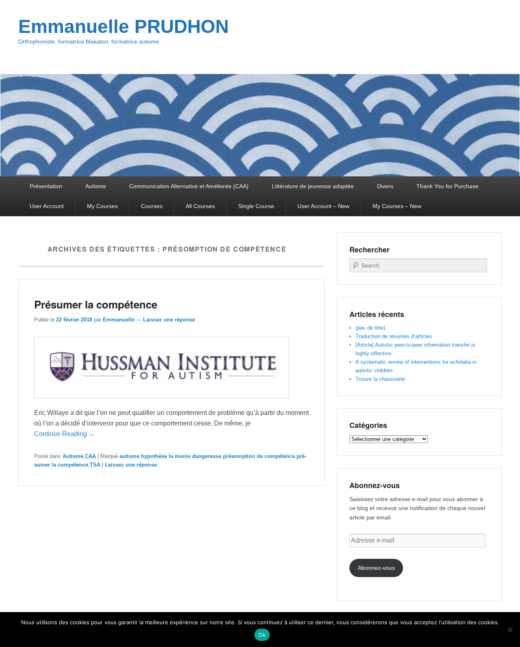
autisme (129, 456)
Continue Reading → (64, 433)
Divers (385, 186)
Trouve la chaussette (380, 379)
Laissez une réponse (169, 320)
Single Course (256, 206)
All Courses (200, 206)
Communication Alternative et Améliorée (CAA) (189, 186)
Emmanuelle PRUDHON (123, 26)
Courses (151, 206)
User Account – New (323, 206)
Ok (262, 635)
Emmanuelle (118, 320)
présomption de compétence (259, 456)
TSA (95, 465)
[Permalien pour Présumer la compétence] (161, 402)
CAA (90, 456)
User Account (47, 206)
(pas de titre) (370, 328)
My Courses (102, 206)
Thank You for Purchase (447, 186)
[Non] (510, 629)
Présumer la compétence (95, 304)
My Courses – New (397, 206)
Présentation (46, 186)
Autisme (95, 186)
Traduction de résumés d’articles (393, 336)
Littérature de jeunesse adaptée (313, 186)
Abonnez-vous (376, 567)
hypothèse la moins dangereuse (181, 456)
